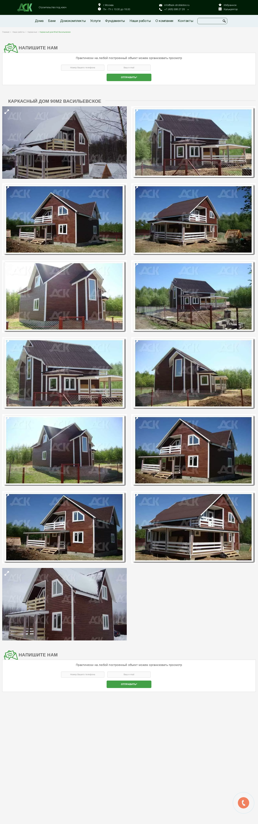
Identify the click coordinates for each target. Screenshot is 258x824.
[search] (224, 21)
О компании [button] (164, 21)
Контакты (185, 21)
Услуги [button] (95, 21)
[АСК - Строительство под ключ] (26, 7)
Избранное (230, 5)
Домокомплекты (73, 21)
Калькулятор (231, 9)
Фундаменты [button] (115, 21)
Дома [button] (39, 21)
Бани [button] (52, 21)
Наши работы (140, 21)
